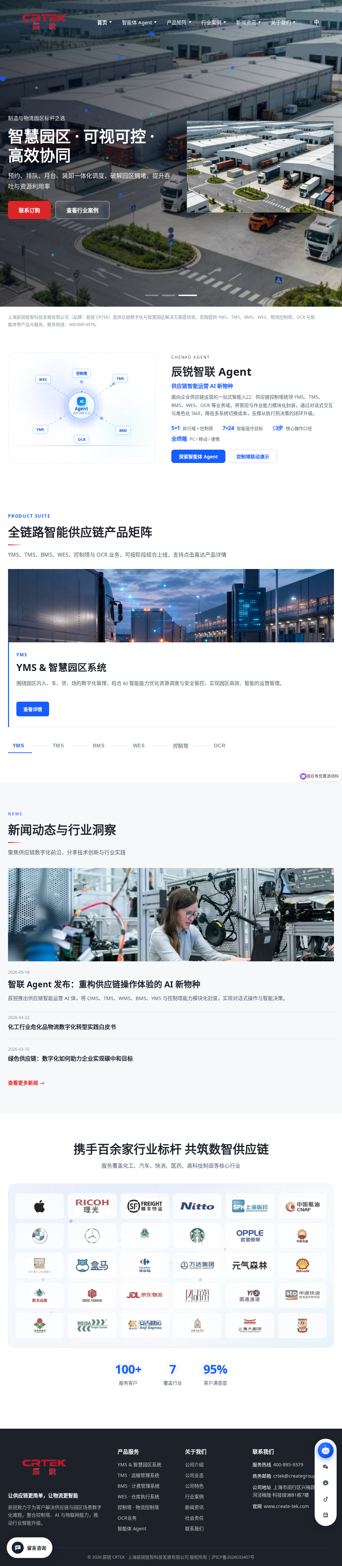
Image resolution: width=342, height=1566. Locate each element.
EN (329, 22)
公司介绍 (194, 1464)
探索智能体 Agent (198, 456)
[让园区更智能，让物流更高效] (154, 295)
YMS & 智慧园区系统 (139, 1464)
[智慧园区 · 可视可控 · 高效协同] (190, 295)
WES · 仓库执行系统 (138, 1496)
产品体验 (68, 709)
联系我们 (194, 1528)
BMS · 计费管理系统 (139, 1486)
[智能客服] (326, 1450)
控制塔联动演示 (252, 456)
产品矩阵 (177, 22)
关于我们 (281, 22)
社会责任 (194, 1518)
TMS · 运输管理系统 (138, 1475)
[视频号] (325, 1483)
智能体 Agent (137, 22)
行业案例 (211, 22)
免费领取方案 (35, 210)
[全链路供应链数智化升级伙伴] (173, 295)
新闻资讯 (246, 22)
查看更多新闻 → (26, 1082)
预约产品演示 (93, 210)
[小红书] (325, 1515)
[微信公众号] (325, 1467)
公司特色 (194, 1486)
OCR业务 (127, 1518)
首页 (102, 22)
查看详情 (32, 709)
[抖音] (325, 1499)
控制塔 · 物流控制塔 (138, 1507)
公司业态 (194, 1475)
